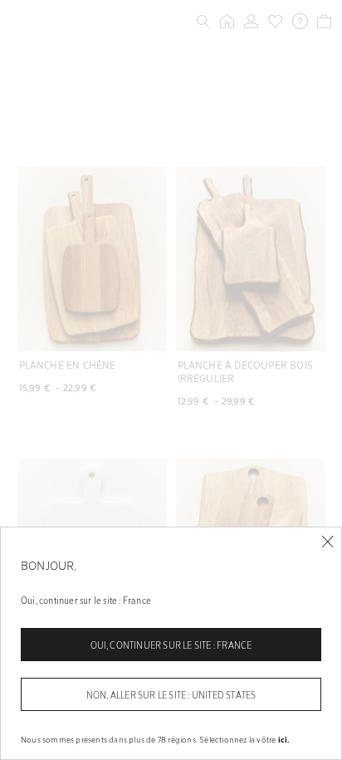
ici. (284, 739)
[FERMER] (327, 542)
